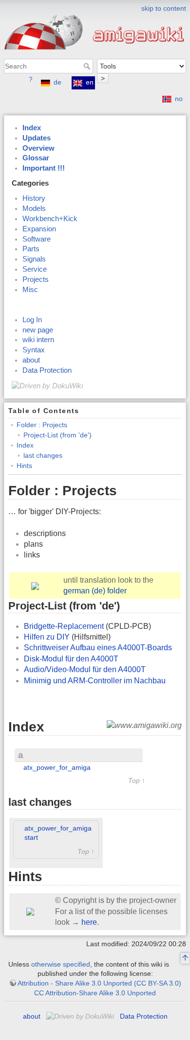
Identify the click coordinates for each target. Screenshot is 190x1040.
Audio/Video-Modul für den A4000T (85, 669)
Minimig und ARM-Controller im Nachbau (95, 680)
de (57, 82)
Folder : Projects (42, 425)
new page (37, 330)
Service (34, 269)
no (179, 99)
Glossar (35, 158)
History (33, 198)
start (31, 837)
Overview (38, 148)
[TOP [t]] (185, 959)
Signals (34, 259)
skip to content (163, 8)
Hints (24, 465)
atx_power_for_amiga (57, 767)
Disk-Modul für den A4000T (71, 659)
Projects (35, 279)
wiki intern (38, 340)
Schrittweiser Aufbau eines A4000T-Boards (98, 647)
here (89, 922)
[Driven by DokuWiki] (47, 385)
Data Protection (47, 370)
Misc (30, 290)
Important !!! (43, 168)
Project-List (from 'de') (57, 435)
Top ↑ (136, 780)
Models (34, 208)
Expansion (39, 229)
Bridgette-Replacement (64, 626)
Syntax (33, 350)
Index (31, 128)
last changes (42, 455)
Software (36, 239)
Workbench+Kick (49, 219)
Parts (30, 249)
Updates (36, 138)
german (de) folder (95, 591)
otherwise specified (60, 964)
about (31, 360)
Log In (32, 320)
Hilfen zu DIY (47, 637)
